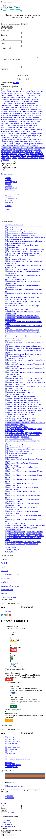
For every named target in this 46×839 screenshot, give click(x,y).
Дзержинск (12, 103)
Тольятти (15, 152)
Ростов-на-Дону (7, 142)
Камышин (37, 109)
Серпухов (34, 146)
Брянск (20, 97)
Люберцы (37, 115)
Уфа (19, 154)
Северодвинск (6, 146)
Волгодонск (5, 101)
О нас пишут (15, 194)
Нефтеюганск (35, 121)
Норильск (18, 131)
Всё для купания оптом (14, 455)
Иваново (4, 107)
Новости (13, 192)
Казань (34, 107)
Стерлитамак (6, 150)
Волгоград (34, 99)
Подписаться (27, 607)
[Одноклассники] (7, 615)
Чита (36, 156)
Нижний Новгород (31, 123)
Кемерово (12, 111)
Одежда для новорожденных (16, 229)
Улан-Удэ (38, 152)
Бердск (24, 95)
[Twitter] (5, 615)
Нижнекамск (18, 123)
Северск (15, 146)
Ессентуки (20, 105)
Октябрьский (14, 133)
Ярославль (5, 160)
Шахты (41, 156)
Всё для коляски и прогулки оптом (18, 439)
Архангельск (6, 93)
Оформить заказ (7, 835)
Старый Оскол (39, 148)
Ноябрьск (26, 131)
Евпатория (32, 103)
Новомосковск (6, 127)
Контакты (9, 202)
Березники (31, 95)
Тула (26, 152)
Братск (14, 97)
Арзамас (27, 91)
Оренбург (32, 133)
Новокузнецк (18, 125)
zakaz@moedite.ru (8, 170)
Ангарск (20, 91)
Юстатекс (4, 594)
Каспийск (4, 111)
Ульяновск (5, 154)
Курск (18, 115)
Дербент (4, 103)
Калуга (14, 109)
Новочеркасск (19, 129)
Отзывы (8, 196)
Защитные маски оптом (14, 225)
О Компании (10, 190)
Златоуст (39, 105)
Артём (40, 91)
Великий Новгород (31, 97)
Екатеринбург (6, 105)
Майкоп (15, 117)
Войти (4, 810)
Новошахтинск (31, 129)
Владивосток (6, 99)
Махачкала (23, 117)
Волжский (14, 101)
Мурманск (5, 119)
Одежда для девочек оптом (15, 279)
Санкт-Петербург (13, 144)
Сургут (14, 150)
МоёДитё (4, 582)
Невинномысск (14, 121)
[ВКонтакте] (2, 615)
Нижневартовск (7, 123)
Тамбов (4, 152)
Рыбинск (24, 142)
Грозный (36, 101)
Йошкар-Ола (26, 107)
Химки (40, 154)
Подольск (26, 138)
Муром (12, 119)
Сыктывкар (28, 150)
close (2, 85)
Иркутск (17, 107)
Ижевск (11, 107)
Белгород (17, 95)
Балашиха (37, 93)
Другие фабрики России (10, 574)
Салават (37, 142)
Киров (24, 111)
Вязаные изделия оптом (14, 358)
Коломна (4, 113)
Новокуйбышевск (30, 125)
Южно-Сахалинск (31, 158)
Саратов (30, 144)
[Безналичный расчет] (14, 786)
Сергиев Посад (24, 146)
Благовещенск (6, 97)
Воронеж (29, 101)
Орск (8, 135)
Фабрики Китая (7, 590)
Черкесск (30, 156)
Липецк (30, 115)
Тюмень (31, 152)
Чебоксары (5, 156)
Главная (8, 178)
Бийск (38, 95)
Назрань (41, 119)
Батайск (10, 95)
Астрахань (15, 93)
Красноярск (5, 115)
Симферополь (6, 148)
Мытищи (18, 119)
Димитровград (22, 103)
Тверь (9, 152)
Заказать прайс (7, 26)
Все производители (8, 597)
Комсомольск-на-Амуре (17, 113)
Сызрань (20, 150)
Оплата (8, 184)
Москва (16, 83)
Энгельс (21, 158)
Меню (7, 210)
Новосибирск (29, 127)
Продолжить (6, 832)
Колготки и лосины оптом (15, 524)
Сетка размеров (11, 188)
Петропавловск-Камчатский (11, 138)
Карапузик (5, 578)
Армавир (34, 91)
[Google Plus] (10, 615)
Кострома (30, 113)
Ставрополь (28, 148)
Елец (14, 105)
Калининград (6, 109)
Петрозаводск (36, 135)
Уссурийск (13, 154)
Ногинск (11, 131)
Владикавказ (16, 99)
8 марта (4, 559)
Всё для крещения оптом (14, 394)
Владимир (25, 99)
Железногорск (30, 105)
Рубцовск (17, 142)
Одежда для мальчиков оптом (16, 310)
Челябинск (14, 156)
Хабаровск (25, 154)
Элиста (14, 158)
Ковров (39, 111)
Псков (13, 140)
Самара (3, 144)
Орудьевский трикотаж (10, 586)
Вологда (22, 101)
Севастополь (39, 144)
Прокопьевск (6, 140)
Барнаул (4, 95)
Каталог (8, 180)
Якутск (41, 158)
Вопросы (8, 200)
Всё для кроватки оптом (14, 417)
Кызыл (23, 115)
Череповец (22, 156)
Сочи (22, 148)
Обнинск (34, 131)
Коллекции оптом (12, 457)
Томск (21, 152)
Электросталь (6, 158)
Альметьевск (12, 91)
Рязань (30, 142)
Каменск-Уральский (25, 109)
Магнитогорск (6, 117)
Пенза (12, 135)
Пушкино (20, 140)
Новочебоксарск (7, 129)
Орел (26, 133)
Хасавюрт (34, 154)
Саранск (24, 144)
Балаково (29, 93)
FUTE (3, 567)
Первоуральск (20, 135)
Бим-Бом (4, 571)
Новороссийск (17, 127)
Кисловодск (31, 111)
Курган (13, 115)
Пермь (28, 135)
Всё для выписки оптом (14, 376)
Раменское (37, 140)
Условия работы (11, 198)
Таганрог (37, 150)
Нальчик (4, 121)
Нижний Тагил (7, 125)
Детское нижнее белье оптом (16, 340)
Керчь (19, 111)
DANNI (4, 563)
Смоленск (16, 148)
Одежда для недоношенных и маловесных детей (23, 227)
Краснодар (38, 113)
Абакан (3, 91)
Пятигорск (28, 140)
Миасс (29, 117)
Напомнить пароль (8, 813)
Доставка (8, 186)
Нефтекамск (24, 121)
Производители (11, 182)
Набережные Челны (30, 119)
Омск (22, 133)
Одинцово (5, 133)
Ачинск (23, 93)
